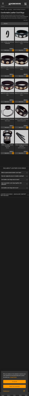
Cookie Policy (13, 377)
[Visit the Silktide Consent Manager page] (24, 391)
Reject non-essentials (14, 386)
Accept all (14, 381)
